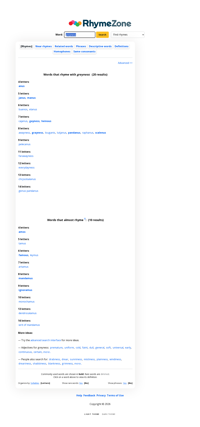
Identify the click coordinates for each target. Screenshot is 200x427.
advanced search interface (45, 340)
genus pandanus (28, 191)
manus (31, 97)
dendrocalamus (28, 313)
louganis (50, 132)
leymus (34, 255)
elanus (33, 109)
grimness (67, 363)
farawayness (26, 156)
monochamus (27, 301)
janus (22, 97)
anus (22, 86)
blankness (54, 363)
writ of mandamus (29, 325)
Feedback (89, 395)
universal (118, 347)
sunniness (76, 359)
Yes (81, 383)
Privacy (101, 395)
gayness (34, 121)
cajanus (23, 121)
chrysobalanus (27, 179)
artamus (23, 266)
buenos (23, 109)
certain (38, 352)
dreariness (25, 363)
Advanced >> (125, 63)
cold (78, 347)
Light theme (91, 413)
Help (79, 395)
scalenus (100, 132)
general (99, 347)
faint (85, 347)
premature (56, 347)
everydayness (27, 167)
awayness (24, 132)
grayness (37, 132)
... (47, 352)
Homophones (62, 51)
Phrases (81, 46)
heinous (46, 121)
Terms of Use (115, 395)
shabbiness (39, 363)
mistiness (89, 359)
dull (91, 347)
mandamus (26, 278)
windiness (115, 359)
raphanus (87, 132)
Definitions (121, 46)
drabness (54, 359)
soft (108, 347)
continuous (25, 352)
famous (23, 255)
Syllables (35, 383)
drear (65, 359)
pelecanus (24, 144)
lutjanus (61, 132)
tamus (22, 243)
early (128, 347)
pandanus (74, 132)
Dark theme (109, 413)
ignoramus (25, 290)
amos (22, 232)
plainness (102, 359)
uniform (69, 347)
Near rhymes (43, 46)
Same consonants (84, 51)
